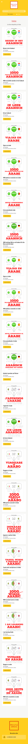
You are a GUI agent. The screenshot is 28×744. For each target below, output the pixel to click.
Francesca (11, 473)
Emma (10, 51)
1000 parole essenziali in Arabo (11, 503)
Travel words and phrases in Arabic (12, 567)
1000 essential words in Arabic (11, 600)
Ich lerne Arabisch (7, 438)
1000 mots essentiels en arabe (11, 697)
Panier (19, 14)
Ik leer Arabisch (7, 113)
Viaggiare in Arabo (7, 470)
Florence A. (11, 408)
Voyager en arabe (7, 664)
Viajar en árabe (7, 276)
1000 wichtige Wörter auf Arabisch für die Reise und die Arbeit (13, 243)
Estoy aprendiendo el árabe (10, 341)
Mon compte (10, 14)
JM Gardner (5, 50)
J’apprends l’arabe (7, 406)
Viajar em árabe (7, 145)
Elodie (10, 247)
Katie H (10, 570)
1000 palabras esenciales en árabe (12, 309)
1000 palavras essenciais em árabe (12, 178)
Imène (13, 51)
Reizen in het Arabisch (9, 48)
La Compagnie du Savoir (11, 737)
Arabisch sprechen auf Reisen (10, 373)
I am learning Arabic (8, 632)
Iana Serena (11, 148)
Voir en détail (7, 54)
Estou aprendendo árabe (9, 210)
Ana (10, 279)
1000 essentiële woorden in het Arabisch (13, 81)
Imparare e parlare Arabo (9, 535)
